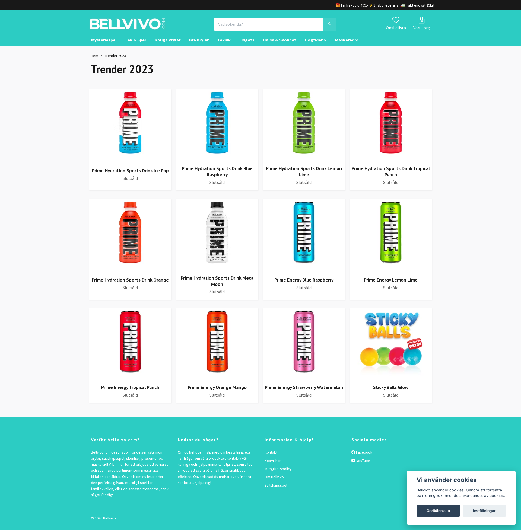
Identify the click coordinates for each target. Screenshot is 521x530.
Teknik (224, 45)
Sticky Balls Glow (390, 392)
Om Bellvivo (274, 482)
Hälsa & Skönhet (279, 45)
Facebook (363, 457)
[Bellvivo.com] (143, 26)
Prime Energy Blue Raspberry (303, 285)
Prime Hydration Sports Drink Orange (130, 285)
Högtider (314, 45)
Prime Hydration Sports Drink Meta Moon (217, 286)
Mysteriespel (104, 45)
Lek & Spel (135, 45)
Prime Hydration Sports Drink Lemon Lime (304, 176)
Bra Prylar (199, 45)
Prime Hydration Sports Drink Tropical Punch (391, 176)
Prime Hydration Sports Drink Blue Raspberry (217, 176)
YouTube (363, 465)
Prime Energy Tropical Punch (130, 392)
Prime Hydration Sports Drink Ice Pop (130, 175)
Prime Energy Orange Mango (217, 392)
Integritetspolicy (278, 473)
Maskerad (344, 45)
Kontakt (271, 457)
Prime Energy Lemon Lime (391, 285)
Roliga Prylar (167, 45)
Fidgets (246, 45)
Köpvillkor (273, 465)
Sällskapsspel (276, 490)
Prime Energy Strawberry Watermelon (304, 392)
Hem (94, 60)
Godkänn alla (438, 511)
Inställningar (484, 511)
